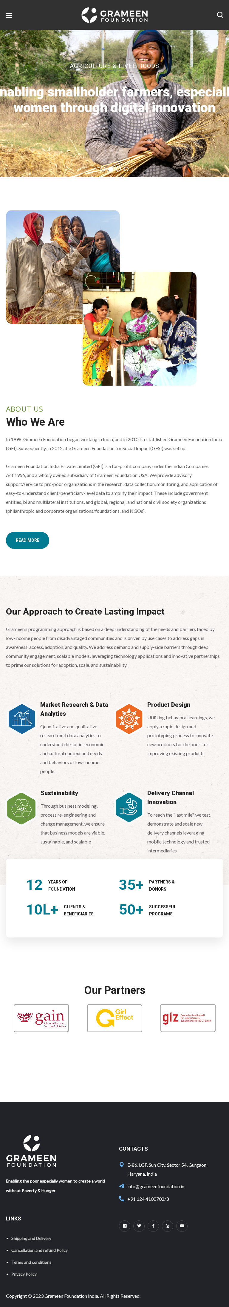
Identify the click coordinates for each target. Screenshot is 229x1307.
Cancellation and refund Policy (39, 1250)
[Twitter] (139, 1226)
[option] (41, 1018)
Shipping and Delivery (31, 1238)
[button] (220, 15)
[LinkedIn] (124, 1226)
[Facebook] (153, 1226)
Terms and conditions (31, 1262)
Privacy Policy (24, 1274)
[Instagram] (167, 1226)
